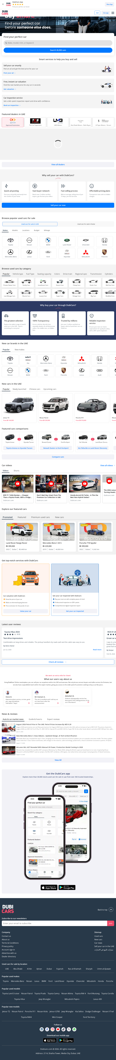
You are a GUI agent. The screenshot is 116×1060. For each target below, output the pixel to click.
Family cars (26, 285)
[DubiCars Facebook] (47, 1029)
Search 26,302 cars (58, 50)
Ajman (39, 969)
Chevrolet (80, 981)
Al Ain (29, 969)
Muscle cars (26, 296)
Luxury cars (43, 296)
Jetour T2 (6, 418)
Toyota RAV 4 (80, 993)
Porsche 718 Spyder (88, 543)
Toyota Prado (40, 993)
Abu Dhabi (17, 969)
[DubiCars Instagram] (52, 1029)
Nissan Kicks (42, 1011)
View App (109, 4)
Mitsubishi (91, 981)
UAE (7, 969)
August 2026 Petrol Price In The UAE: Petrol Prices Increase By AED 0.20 (43, 724)
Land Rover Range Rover (16, 543)
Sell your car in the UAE (104, 946)
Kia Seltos (79, 1011)
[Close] (3, 4)
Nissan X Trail (108, 1011)
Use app (105, 13)
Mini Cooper (57, 1017)
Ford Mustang (94, 993)
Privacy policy (7, 946)
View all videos (106, 465)
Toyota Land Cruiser (10, 993)
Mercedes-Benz (17, 981)
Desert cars (60, 285)
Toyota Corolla (107, 993)
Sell (97, 13)
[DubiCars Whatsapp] (74, 1029)
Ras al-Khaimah (74, 969)
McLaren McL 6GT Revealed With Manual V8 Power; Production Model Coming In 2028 (49, 747)
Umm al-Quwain (104, 969)
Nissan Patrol (44, 418)
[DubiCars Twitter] (69, 1029)
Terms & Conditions (10, 943)
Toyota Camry (53, 993)
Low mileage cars (9, 296)
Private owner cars (9, 285)
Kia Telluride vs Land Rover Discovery (92, 448)
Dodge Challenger (93, 1011)
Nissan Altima (67, 993)
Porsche (109, 981)
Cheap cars (76, 285)
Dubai (49, 969)
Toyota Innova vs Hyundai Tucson (19, 448)
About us (6, 939)
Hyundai (70, 981)
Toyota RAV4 (26, 1017)
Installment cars (43, 285)
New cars (98, 939)
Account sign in (8, 949)
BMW (44, 981)
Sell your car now (58, 205)
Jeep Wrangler (45, 999)
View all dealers (58, 164)
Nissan (29, 981)
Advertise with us (9, 953)
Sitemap (97, 932)
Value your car (25, 611)
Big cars (93, 296)
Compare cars (58, 457)
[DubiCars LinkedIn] (41, 1029)
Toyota (6, 981)
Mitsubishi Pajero (72, 999)
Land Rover (59, 981)
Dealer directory (9, 956)
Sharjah (89, 969)
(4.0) (18, 634)
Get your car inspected (75, 611)
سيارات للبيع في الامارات (103, 949)
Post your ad (9, 73)
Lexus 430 (97, 999)
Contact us (6, 936)
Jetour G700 (55, 1011)
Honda (101, 981)
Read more (97, 650)
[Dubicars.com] (58, 909)
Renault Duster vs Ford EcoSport (56, 448)
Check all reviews (56, 662)
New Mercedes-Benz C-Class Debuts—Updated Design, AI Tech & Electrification (46, 736)
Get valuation (9, 89)
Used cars (98, 936)
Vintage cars (77, 296)
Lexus (36, 981)
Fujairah (59, 969)
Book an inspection (11, 105)
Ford (50, 981)
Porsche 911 (80, 418)
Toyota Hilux (19, 999)
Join (110, 923)
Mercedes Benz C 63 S (52, 543)
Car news (98, 943)
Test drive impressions (13, 638)
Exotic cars (93, 285)
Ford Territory (89, 1017)
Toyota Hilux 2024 (12, 632)
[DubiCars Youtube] (58, 1029)
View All (58, 760)
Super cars (59, 296)
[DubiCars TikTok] (63, 1029)
